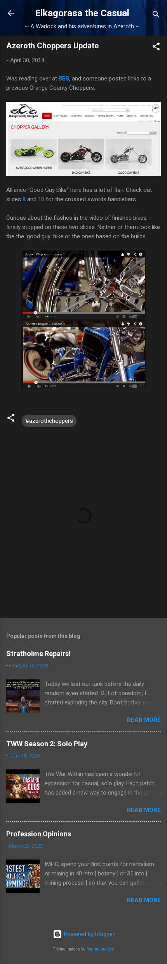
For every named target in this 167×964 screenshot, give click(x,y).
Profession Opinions (38, 834)
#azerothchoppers (49, 420)
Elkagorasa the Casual (82, 13)
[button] (156, 48)
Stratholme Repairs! (38, 654)
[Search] (156, 15)
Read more (144, 719)
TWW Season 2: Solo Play (46, 744)
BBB (64, 78)
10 (41, 199)
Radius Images (100, 949)
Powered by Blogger (88, 934)
